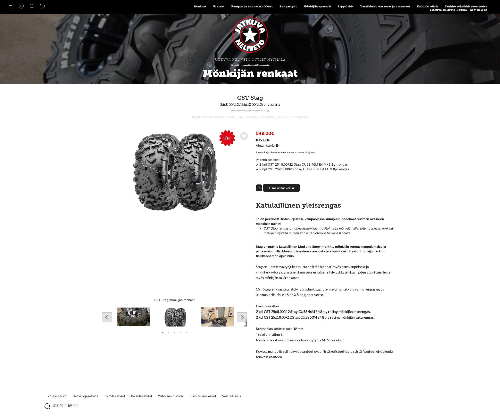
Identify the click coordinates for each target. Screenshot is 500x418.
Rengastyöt (288, 6)
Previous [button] (107, 318)
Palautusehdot (141, 396)
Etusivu (195, 116)
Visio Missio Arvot (202, 396)
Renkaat (200, 6)
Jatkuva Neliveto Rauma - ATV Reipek (458, 10)
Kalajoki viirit (427, 6)
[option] (174, 172)
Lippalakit (346, 6)
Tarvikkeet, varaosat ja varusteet (385, 6)
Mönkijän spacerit (317, 6)
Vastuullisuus (231, 396)
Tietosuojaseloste (85, 396)
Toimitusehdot (114, 396)
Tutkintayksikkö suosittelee (466, 6)
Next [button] (242, 318)
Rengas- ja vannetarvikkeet (252, 6)
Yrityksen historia (171, 396)
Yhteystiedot (56, 396)
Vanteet (219, 6)
